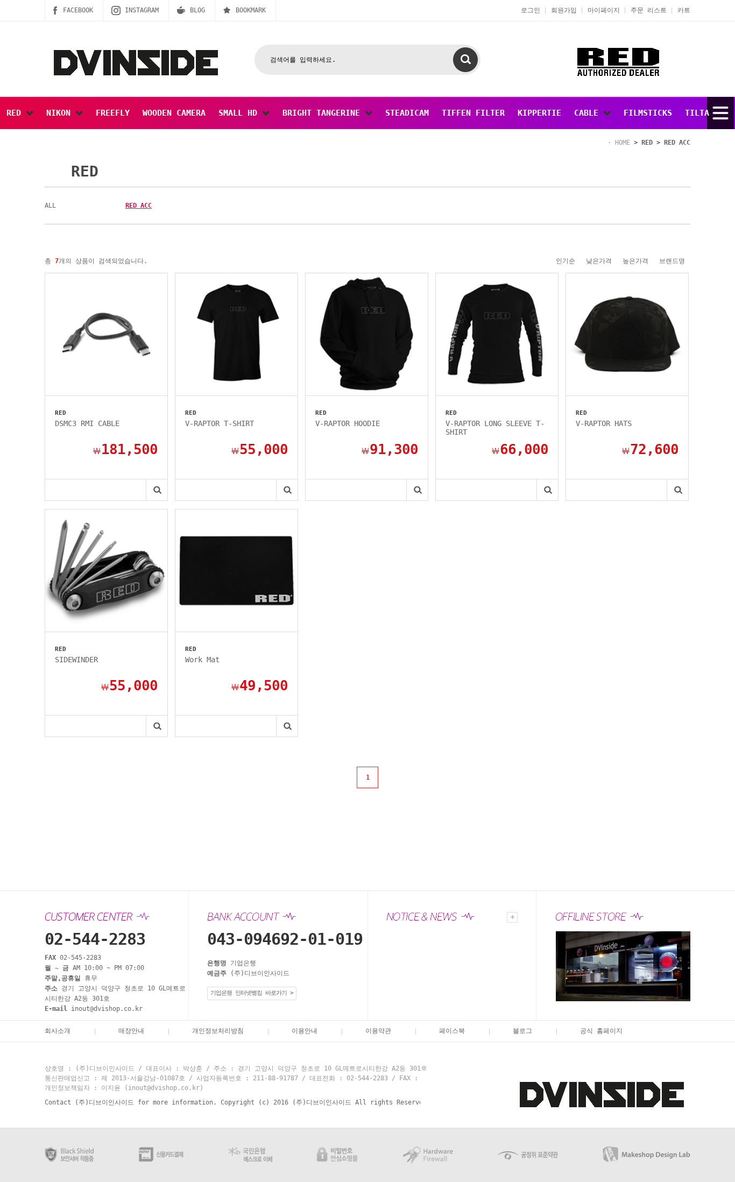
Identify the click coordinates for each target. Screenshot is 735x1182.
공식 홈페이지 (601, 1031)
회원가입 (564, 10)
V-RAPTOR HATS (604, 423)
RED (16, 113)
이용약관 (378, 1031)
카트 (683, 10)
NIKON (60, 113)
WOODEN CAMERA (174, 113)
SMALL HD (240, 113)
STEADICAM (407, 113)
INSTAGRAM (142, 10)
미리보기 (156, 489)
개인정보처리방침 (218, 1031)
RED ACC (138, 205)
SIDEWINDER (76, 659)
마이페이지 (604, 10)
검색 (465, 59)
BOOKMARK (251, 10)
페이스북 (452, 1031)
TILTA (697, 113)
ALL (50, 205)
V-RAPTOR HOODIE (347, 423)
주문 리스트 (649, 10)
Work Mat (202, 659)
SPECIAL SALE (35, 145)
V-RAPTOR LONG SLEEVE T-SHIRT (495, 427)
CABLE (588, 113)
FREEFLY (113, 113)
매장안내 (131, 1031)
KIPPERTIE (539, 113)
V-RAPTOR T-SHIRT (219, 423)
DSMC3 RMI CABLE (87, 423)
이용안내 (304, 1031)
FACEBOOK (78, 10)
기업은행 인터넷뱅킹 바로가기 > (251, 992)
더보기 (512, 917)
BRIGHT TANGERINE (323, 113)
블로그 (522, 1031)
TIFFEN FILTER (473, 113)
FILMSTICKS (648, 113)
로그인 (530, 10)
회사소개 (57, 1031)
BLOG (197, 10)
